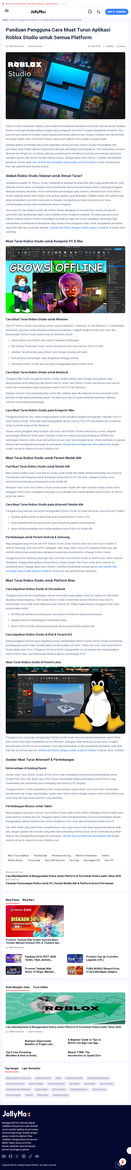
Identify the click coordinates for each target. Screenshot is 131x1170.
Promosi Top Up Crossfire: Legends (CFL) (102, 958)
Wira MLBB (74, 1084)
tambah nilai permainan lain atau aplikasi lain (86, 444)
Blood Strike (43, 1095)
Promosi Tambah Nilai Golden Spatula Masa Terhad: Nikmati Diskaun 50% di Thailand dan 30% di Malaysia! (32, 941)
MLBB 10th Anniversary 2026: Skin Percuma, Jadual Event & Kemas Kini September (41, 4)
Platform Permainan (86, 855)
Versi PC (109, 860)
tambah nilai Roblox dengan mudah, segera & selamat (79, 227)
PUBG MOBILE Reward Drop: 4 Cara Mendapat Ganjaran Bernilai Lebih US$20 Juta (103, 970)
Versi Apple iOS (92, 860)
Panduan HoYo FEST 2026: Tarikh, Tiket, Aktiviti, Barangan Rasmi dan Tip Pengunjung (40, 958)
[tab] (7, 46)
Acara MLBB (89, 1084)
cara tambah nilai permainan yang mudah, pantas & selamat (64, 162)
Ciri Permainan (106, 1084)
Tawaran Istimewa (74, 1078)
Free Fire (28, 1095)
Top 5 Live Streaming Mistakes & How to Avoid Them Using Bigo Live (21, 1054)
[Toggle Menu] (7, 11)
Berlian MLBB (41, 1089)
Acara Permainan (43, 1078)
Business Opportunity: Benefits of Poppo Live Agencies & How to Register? (38, 1043)
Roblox (105, 855)
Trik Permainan (99, 1089)
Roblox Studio (15, 860)
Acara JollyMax (36, 1084)
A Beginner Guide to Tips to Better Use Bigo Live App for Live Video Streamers (84, 1041)
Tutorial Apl (34, 860)
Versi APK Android (55, 860)
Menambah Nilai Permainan (18, 1089)
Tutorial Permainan (56, 1084)
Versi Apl (74, 860)
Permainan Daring (61, 855)
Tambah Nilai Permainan (98, 1078)
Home (5, 20)
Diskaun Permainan (78, 1089)
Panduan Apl (40, 855)
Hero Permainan (13, 1095)
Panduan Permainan (15, 1084)
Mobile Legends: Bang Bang (18, 1078)
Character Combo (60, 1095)
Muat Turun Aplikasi (18, 855)
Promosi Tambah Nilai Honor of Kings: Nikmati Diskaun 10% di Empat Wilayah (39, 970)
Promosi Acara (58, 1089)
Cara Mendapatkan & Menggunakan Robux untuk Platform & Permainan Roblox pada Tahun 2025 (63, 1027)
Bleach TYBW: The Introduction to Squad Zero (84, 1054)
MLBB (58, 1078)
